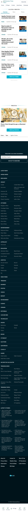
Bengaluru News (4, 205)
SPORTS (3, 322)
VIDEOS (3, 292)
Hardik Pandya (4, 194)
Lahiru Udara (17, 199)
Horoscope (3, 244)
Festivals (16, 265)
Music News (3, 233)
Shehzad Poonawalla (18, 382)
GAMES (2, 353)
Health (2, 268)
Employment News (18, 253)
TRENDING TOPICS (5, 387)
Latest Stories (5, 408)
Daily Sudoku (4, 356)
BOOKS (2, 334)
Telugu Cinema (17, 395)
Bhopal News (17, 205)
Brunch (15, 262)
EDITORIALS (4, 311)
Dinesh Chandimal (5, 199)
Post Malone (17, 368)
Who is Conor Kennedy (6, 371)
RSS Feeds (12, 466)
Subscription (4, 463)
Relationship (3, 270)
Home (2, 5)
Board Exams (17, 251)
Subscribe (23, 1)
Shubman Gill (4, 191)
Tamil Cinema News (18, 233)
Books (2, 21)
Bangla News (17, 397)
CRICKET (3, 182)
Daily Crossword (18, 356)
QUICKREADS (4, 345)
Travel (15, 270)
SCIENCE (3, 303)
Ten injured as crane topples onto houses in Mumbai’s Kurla (6, 431)
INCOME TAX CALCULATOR (7, 362)
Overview (5, 12)
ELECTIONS (3, 342)
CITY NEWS (3, 203)
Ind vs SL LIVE (17, 196)
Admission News (4, 251)
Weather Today (13, 461)
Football (16, 325)
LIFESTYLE (3, 260)
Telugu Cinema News (5, 235)
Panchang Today (4, 378)
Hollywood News (18, 230)
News (14, 12)
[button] (2, 2)
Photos (22, 12)
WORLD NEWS (4, 174)
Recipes (16, 268)
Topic (7, 135)
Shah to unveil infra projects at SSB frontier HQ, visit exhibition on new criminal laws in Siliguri (6, 440)
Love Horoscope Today (6, 375)
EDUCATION (4, 248)
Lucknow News (17, 216)
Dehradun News (18, 208)
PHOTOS (3, 288)
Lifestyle (3, 34)
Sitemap (3, 466)
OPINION (3, 307)
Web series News (5, 238)
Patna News (3, 221)
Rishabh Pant (4, 196)
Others (2, 330)
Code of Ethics (22, 463)
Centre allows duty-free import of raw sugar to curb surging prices (20, 412)
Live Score (3, 187)
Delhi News (3, 210)
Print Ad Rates (13, 463)
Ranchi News (4, 224)
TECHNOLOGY (4, 318)
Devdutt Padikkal (18, 191)
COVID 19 (3, 349)
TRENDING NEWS (5, 366)
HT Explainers (17, 403)
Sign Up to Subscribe (14, 160)
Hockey (2, 327)
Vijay (2, 368)
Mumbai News (4, 218)
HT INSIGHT (4, 338)
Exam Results (4, 256)
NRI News (3, 403)
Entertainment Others (19, 238)
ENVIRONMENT (5, 299)
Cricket (13, 5)
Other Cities (17, 224)
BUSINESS (3, 284)
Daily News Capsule (6, 157)
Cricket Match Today (19, 184)
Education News (18, 256)
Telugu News (4, 400)
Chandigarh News (5, 208)
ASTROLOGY (4, 242)
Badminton (3, 325)
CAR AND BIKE (4, 315)
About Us (3, 458)
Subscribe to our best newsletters (14, 153)
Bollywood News (5, 230)
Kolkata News (4, 216)
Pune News (16, 221)
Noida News (17, 218)
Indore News (4, 213)
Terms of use (22, 458)
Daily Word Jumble (5, 358)
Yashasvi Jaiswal (17, 194)
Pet (1, 273)
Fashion (2, 265)
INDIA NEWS (4, 178)
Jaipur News (17, 213)
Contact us (12, 458)
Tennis (15, 327)
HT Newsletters (22, 461)
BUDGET (3, 296)
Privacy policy (4, 461)
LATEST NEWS (4, 170)
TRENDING (3, 280)
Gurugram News (18, 210)
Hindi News (16, 400)
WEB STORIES (4, 277)
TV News (16, 235)
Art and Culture (4, 262)
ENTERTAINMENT (5, 227)
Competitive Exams (5, 253)
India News (19, 5)
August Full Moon (18, 375)
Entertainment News (5, 397)
